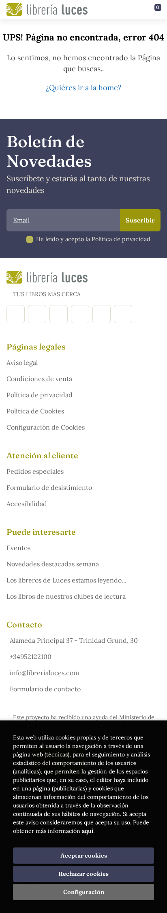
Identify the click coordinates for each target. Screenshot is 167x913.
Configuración (83, 892)
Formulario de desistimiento (49, 487)
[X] (58, 314)
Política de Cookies (35, 411)
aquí (87, 831)
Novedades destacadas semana (52, 564)
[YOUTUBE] (101, 314)
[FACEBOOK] (15, 314)
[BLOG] (80, 314)
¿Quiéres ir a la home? (84, 87)
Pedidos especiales (35, 471)
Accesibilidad (26, 504)
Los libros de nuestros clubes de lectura (66, 596)
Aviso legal (22, 362)
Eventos (18, 548)
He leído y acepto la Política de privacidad (93, 239)
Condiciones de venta (39, 379)
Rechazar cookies (83, 873)
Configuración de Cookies (45, 427)
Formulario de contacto (45, 689)
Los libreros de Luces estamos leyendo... (66, 580)
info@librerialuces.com (44, 673)
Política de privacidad (39, 395)
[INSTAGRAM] (37, 314)
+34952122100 (30, 656)
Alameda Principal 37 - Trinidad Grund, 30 (74, 640)
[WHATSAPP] (123, 314)
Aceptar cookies (83, 855)
